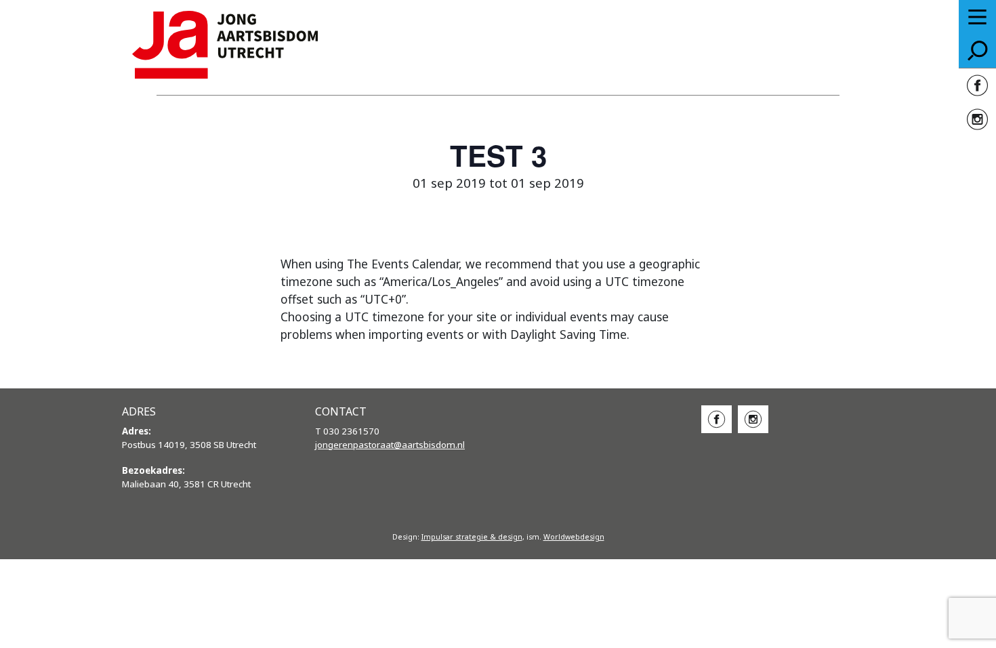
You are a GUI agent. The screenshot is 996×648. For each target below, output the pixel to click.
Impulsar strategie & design (471, 537)
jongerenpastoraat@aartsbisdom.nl (390, 445)
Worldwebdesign (573, 537)
